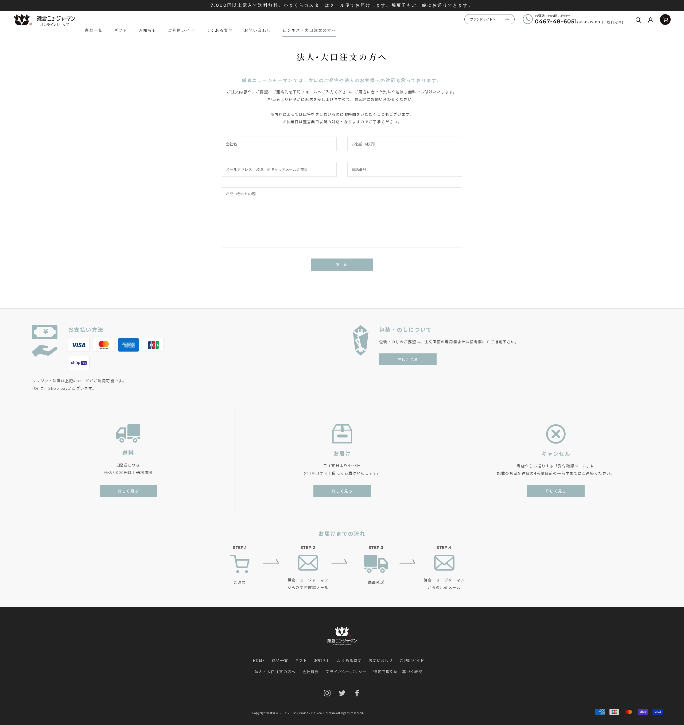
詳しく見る (408, 359)
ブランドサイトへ (483, 19)
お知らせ (148, 30)
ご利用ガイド (181, 30)
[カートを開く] (665, 19)
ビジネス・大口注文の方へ (309, 30)
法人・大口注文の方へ (275, 671)
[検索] (638, 19)
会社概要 (310, 671)
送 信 (342, 265)
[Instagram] (327, 692)
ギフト (120, 30)
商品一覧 (94, 30)
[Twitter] (342, 692)
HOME (259, 660)
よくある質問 (219, 30)
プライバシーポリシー (346, 671)
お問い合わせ (257, 30)
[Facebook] (357, 692)
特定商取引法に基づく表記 (398, 671)
